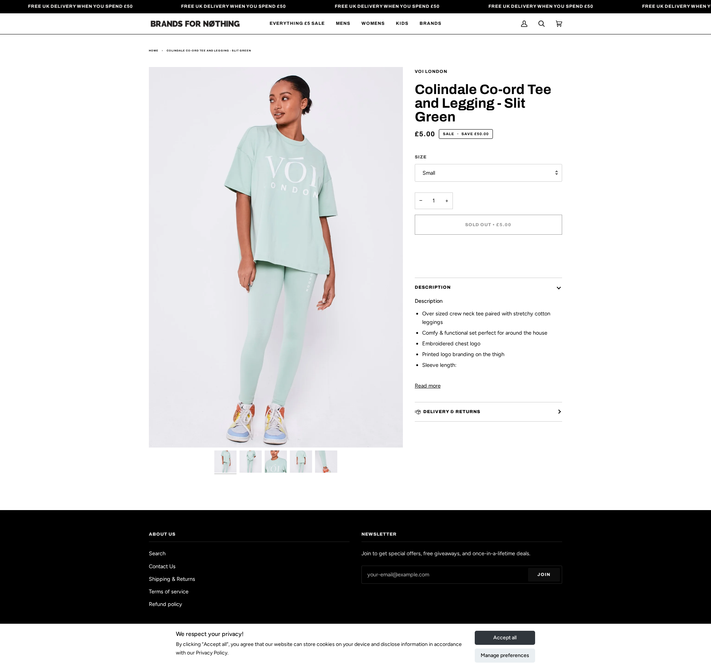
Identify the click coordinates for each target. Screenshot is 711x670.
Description (433, 287)
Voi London (431, 71)
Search (157, 553)
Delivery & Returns (451, 411)
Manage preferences (505, 655)
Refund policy (165, 604)
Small (429, 173)
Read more (428, 385)
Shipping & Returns (172, 579)
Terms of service (168, 591)
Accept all (505, 637)
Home (153, 50)
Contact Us (162, 566)
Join (543, 574)
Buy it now (488, 255)
